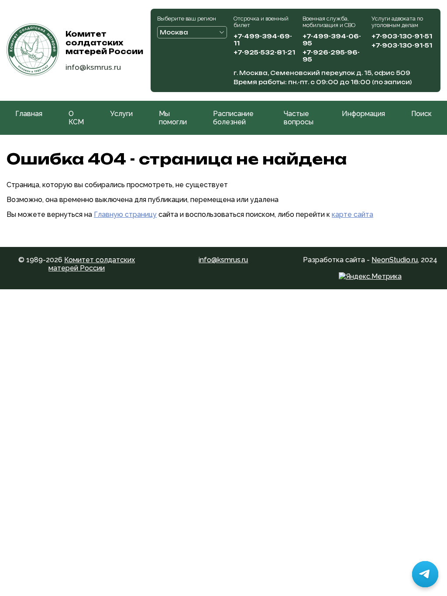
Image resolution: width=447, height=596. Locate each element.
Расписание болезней (233, 118)
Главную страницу (125, 214)
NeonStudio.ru (394, 260)
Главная (28, 114)
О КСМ (76, 118)
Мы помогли (173, 118)
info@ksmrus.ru (93, 67)
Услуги (121, 114)
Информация (363, 114)
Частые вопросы (298, 118)
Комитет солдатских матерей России (91, 264)
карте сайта (352, 214)
